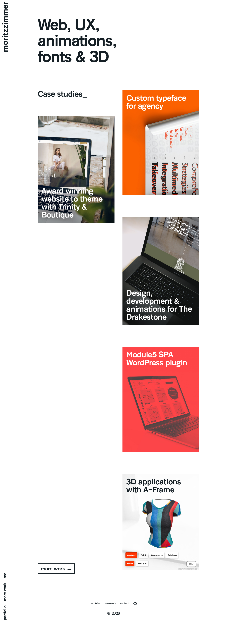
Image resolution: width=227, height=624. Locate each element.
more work (4, 592)
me (4, 575)
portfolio (4, 612)
